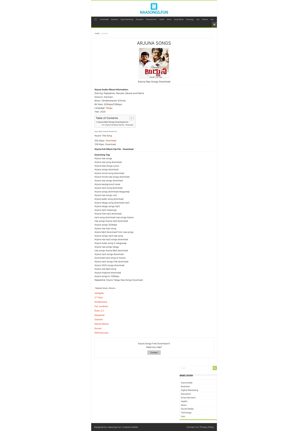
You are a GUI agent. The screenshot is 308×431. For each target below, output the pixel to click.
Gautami (98, 319)
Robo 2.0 (99, 310)
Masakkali (99, 315)
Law (197, 19)
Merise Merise (101, 324)
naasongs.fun (114, 427)
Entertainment (151, 19)
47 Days (98, 297)
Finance (205, 19)
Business (114, 19)
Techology (190, 19)
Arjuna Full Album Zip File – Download (119, 125)
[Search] (215, 368)
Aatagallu (99, 293)
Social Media (178, 19)
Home (95, 19)
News (169, 19)
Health (161, 19)
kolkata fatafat (130, 427)
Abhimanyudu (101, 332)
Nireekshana (100, 302)
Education (139, 19)
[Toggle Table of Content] (130, 118)
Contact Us (192, 427)
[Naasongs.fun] (154, 8)
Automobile (104, 19)
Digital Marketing (127, 19)
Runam (98, 328)
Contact (154, 352)
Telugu (109, 108)
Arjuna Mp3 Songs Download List (113, 122)
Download (111, 140)
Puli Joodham (101, 306)
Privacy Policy (207, 427)
